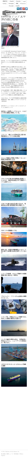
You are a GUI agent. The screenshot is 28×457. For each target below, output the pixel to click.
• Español (11, 1)
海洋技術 (16, 454)
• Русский (11, 6)
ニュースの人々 (11, 106)
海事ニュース (10, 454)
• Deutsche (18, 1)
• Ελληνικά (23, 3)
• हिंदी (17, 3)
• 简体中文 (4, 1)
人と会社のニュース (8, 107)
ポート (17, 106)
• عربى (24, 1)
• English (17, 6)
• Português (11, 3)
